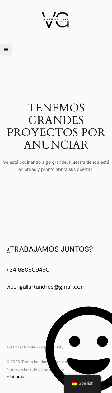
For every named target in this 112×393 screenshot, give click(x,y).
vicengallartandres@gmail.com (46, 287)
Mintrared (15, 376)
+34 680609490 (27, 269)
